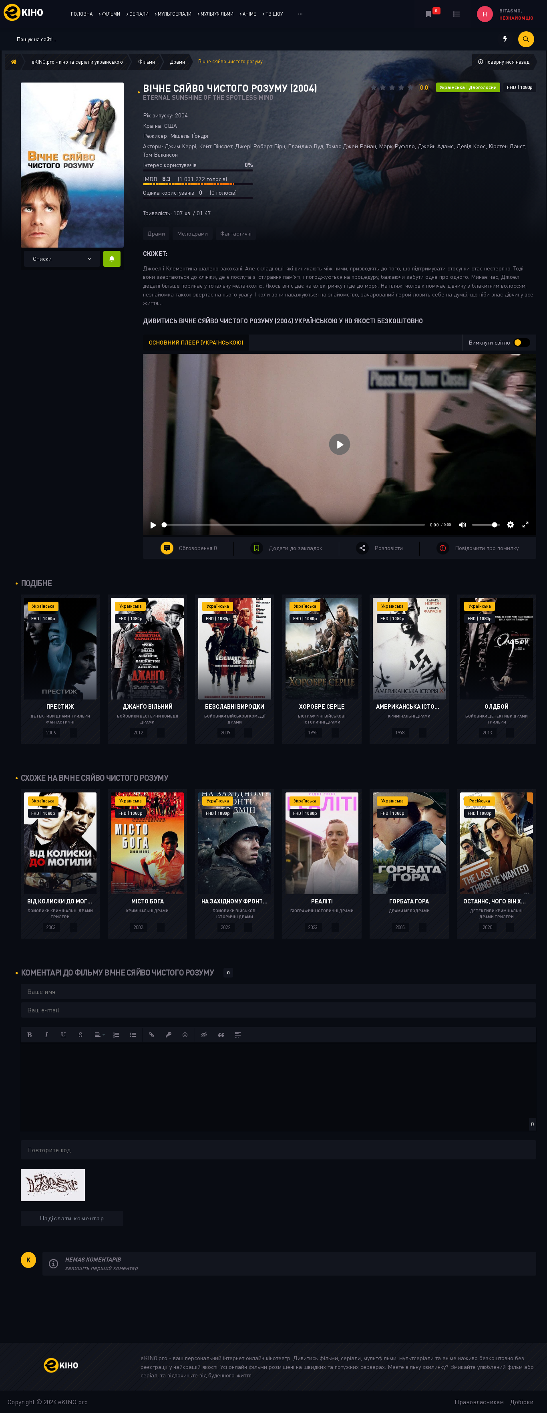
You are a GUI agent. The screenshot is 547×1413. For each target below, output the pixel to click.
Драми (156, 233)
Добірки (521, 1402)
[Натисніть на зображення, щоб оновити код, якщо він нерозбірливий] (53, 1184)
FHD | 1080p (520, 87)
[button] (30, 1034)
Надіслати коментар (72, 1218)
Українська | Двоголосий (468, 87)
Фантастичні (235, 233)
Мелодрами (192, 233)
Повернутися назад (506, 61)
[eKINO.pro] (69, 1367)
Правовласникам (479, 1402)
